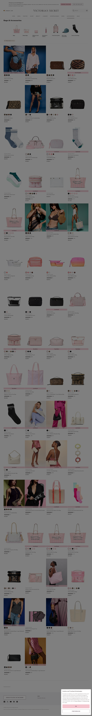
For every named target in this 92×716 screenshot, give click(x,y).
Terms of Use (86, 701)
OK (76, 706)
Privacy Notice (77, 701)
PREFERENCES (76, 711)
